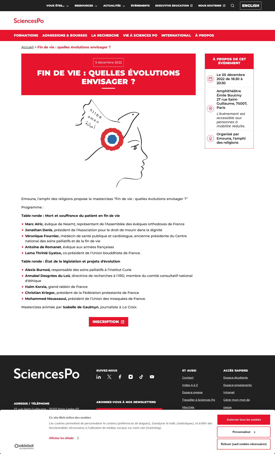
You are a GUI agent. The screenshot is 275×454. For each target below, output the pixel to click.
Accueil (27, 47)
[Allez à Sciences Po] (46, 373)
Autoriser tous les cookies (244, 419)
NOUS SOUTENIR (209, 5)
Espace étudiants (235, 377)
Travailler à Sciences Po (198, 400)
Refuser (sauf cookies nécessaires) (244, 444)
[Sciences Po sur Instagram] (130, 377)
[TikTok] (141, 377)
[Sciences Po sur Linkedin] (98, 377)
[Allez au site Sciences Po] (29, 22)
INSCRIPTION (106, 321)
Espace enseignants (237, 385)
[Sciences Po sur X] (109, 377)
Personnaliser (242, 431)
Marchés (188, 407)
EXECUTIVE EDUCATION (172, 5)
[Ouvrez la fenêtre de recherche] (232, 5)
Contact (188, 377)
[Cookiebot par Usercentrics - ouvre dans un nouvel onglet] (24, 447)
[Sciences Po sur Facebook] (120, 377)
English (250, 5)
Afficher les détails (61, 438)
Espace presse (192, 392)
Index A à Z (190, 385)
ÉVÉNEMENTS (140, 5)
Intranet (229, 392)
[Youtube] (152, 377)
